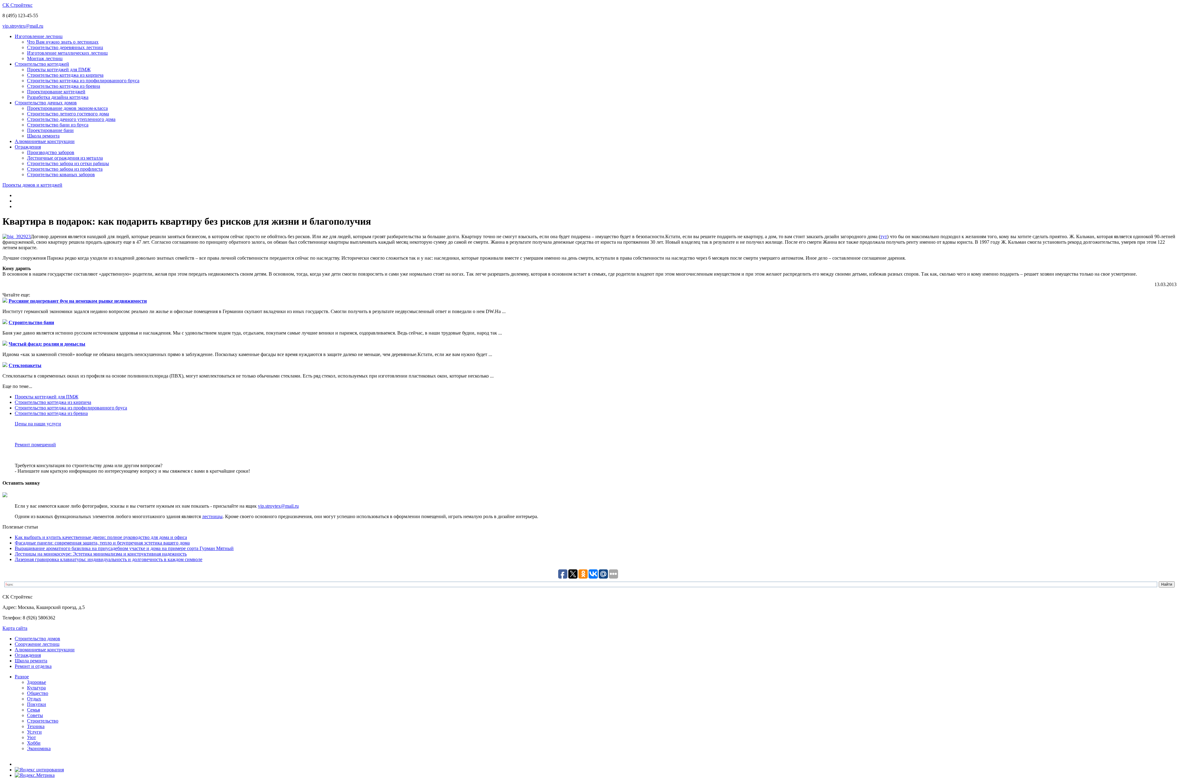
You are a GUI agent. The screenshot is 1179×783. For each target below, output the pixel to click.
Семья (33, 709)
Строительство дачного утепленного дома (71, 119)
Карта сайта (14, 628)
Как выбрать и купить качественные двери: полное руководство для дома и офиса (101, 537)
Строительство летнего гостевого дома (68, 113)
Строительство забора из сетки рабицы (68, 163)
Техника (36, 726)
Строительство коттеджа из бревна (63, 86)
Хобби (34, 743)
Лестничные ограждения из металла (65, 158)
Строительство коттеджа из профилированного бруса (83, 80)
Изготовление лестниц (39, 36)
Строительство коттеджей (42, 64)
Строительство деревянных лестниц (65, 47)
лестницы (212, 516)
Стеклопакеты (25, 365)
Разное (22, 676)
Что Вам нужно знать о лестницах (63, 42)
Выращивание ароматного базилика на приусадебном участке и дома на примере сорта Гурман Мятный (124, 548)
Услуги (34, 732)
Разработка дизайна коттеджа (57, 97)
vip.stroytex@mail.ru (22, 26)
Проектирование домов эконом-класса (67, 108)
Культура (36, 687)
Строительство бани (31, 322)
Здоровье (36, 682)
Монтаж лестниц (45, 58)
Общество (37, 693)
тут (883, 236)
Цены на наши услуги (38, 423)
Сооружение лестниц (37, 644)
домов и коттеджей (32, 185)
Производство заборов (50, 152)
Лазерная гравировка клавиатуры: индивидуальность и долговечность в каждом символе (108, 559)
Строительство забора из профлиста (65, 169)
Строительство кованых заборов (61, 174)
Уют (31, 737)
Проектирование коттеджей (56, 91)
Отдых (34, 698)
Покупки (36, 704)
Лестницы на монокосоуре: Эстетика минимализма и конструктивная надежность (101, 553)
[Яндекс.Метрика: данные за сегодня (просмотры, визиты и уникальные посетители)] (35, 775)
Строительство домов (37, 638)
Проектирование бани (50, 130)
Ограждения (28, 146)
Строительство (42, 720)
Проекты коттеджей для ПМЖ (59, 69)
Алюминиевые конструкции (45, 141)
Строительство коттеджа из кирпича (65, 75)
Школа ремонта (43, 135)
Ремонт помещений (35, 444)
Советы (35, 715)
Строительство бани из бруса (57, 124)
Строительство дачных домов (46, 102)
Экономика (39, 748)
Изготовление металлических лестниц (67, 53)
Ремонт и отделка (33, 666)
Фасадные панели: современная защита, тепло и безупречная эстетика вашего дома (102, 542)
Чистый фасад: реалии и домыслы (47, 344)
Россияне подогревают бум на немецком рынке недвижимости (78, 301)
